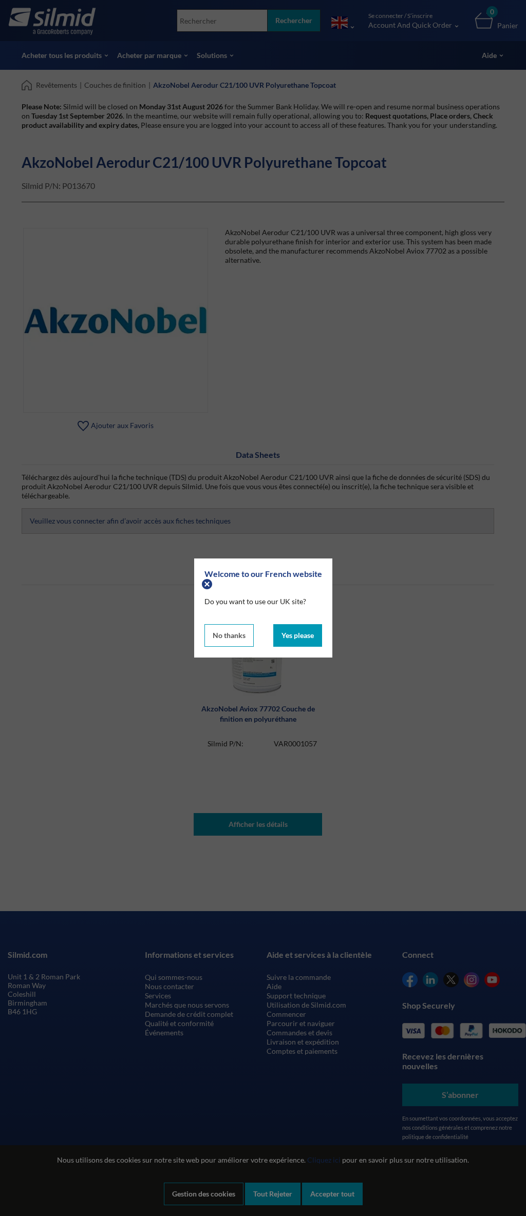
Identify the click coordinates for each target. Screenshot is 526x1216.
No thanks (229, 635)
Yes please (297, 635)
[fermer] (208, 582)
